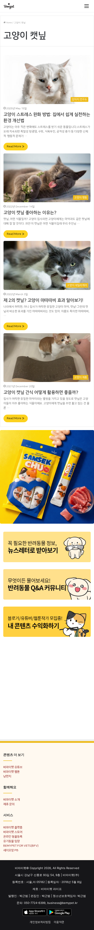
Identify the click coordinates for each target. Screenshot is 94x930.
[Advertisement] (47, 688)
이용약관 (59, 922)
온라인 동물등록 (12, 836)
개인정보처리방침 (40, 922)
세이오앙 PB (10, 850)
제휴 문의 (8, 804)
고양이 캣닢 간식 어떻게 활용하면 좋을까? (40, 392)
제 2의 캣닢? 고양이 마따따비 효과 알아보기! (43, 300)
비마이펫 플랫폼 (12, 827)
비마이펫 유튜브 (12, 767)
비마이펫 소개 (11, 799)
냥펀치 (7, 776)
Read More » (15, 146)
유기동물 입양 (11, 841)
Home (8, 22)
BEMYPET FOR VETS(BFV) (20, 845)
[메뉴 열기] (87, 6)
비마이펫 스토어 (12, 832)
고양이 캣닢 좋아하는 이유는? (29, 212)
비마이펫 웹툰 (11, 771)
